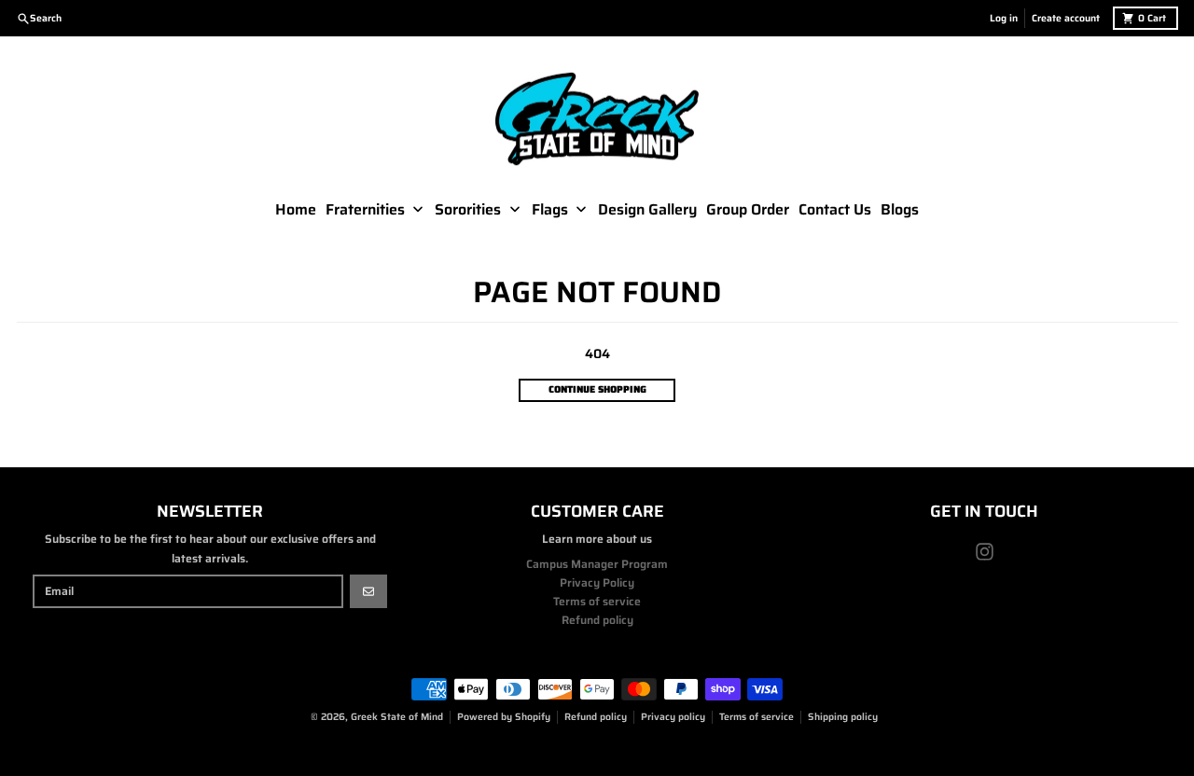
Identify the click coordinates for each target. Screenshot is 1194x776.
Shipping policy (843, 717)
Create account (1066, 18)
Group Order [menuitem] (747, 209)
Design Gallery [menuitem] (647, 209)
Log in (1004, 18)
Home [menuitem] (295, 209)
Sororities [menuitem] (468, 209)
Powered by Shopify (503, 717)
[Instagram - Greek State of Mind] (984, 551)
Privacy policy (673, 717)
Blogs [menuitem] (900, 209)
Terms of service (756, 717)
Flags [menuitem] (550, 209)
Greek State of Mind (397, 717)
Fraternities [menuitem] (365, 209)
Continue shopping (597, 389)
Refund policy (595, 717)
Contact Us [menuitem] (834, 209)
